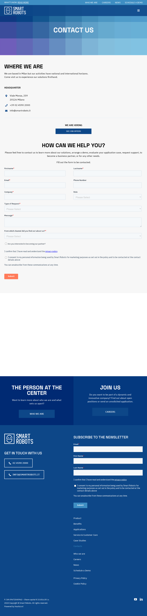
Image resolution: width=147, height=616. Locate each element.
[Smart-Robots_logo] (15, 8)
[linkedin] (141, 599)
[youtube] (135, 599)
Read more (23, 2)
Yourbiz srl (19, 606)
